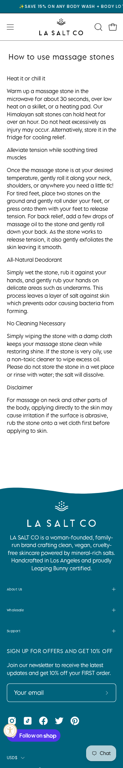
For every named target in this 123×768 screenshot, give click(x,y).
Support (13, 631)
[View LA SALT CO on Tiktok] (28, 721)
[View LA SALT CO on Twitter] (59, 721)
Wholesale (15, 610)
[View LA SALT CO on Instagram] (12, 721)
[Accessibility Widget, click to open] (10, 730)
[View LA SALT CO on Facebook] (43, 721)
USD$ (12, 757)
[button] (97, 27)
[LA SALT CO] (61, 26)
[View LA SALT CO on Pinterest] (75, 721)
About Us (14, 589)
